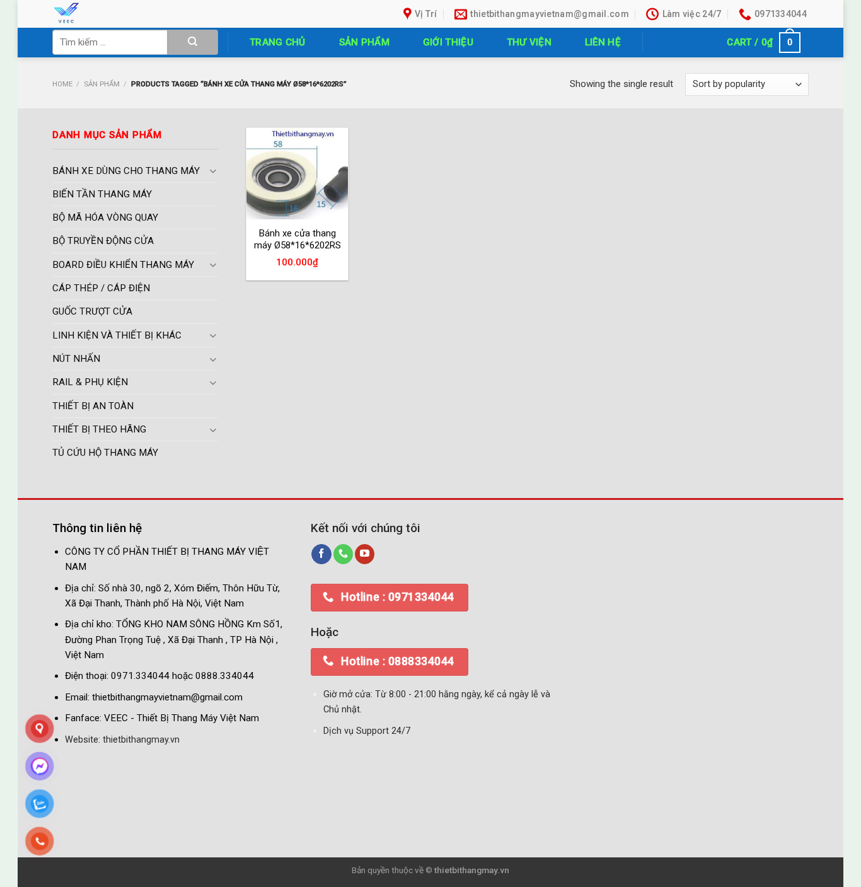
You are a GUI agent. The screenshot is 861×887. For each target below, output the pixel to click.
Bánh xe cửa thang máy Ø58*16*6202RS (297, 240)
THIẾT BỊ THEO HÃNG (99, 429)
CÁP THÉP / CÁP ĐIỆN (101, 288)
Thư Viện (529, 42)
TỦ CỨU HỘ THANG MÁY (105, 453)
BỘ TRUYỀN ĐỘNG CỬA (103, 241)
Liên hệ (603, 42)
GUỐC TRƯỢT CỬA (92, 312)
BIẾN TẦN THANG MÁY (102, 194)
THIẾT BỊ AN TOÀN (93, 406)
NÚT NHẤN (76, 359)
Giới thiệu (448, 42)
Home (62, 83)
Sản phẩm (364, 42)
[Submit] (193, 42)
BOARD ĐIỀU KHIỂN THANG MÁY (123, 264)
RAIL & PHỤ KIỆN (90, 382)
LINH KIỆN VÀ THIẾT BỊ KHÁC (117, 335)
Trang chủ (278, 42)
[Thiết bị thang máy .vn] (139, 14)
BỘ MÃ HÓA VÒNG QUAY (105, 218)
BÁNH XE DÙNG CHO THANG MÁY (126, 171)
